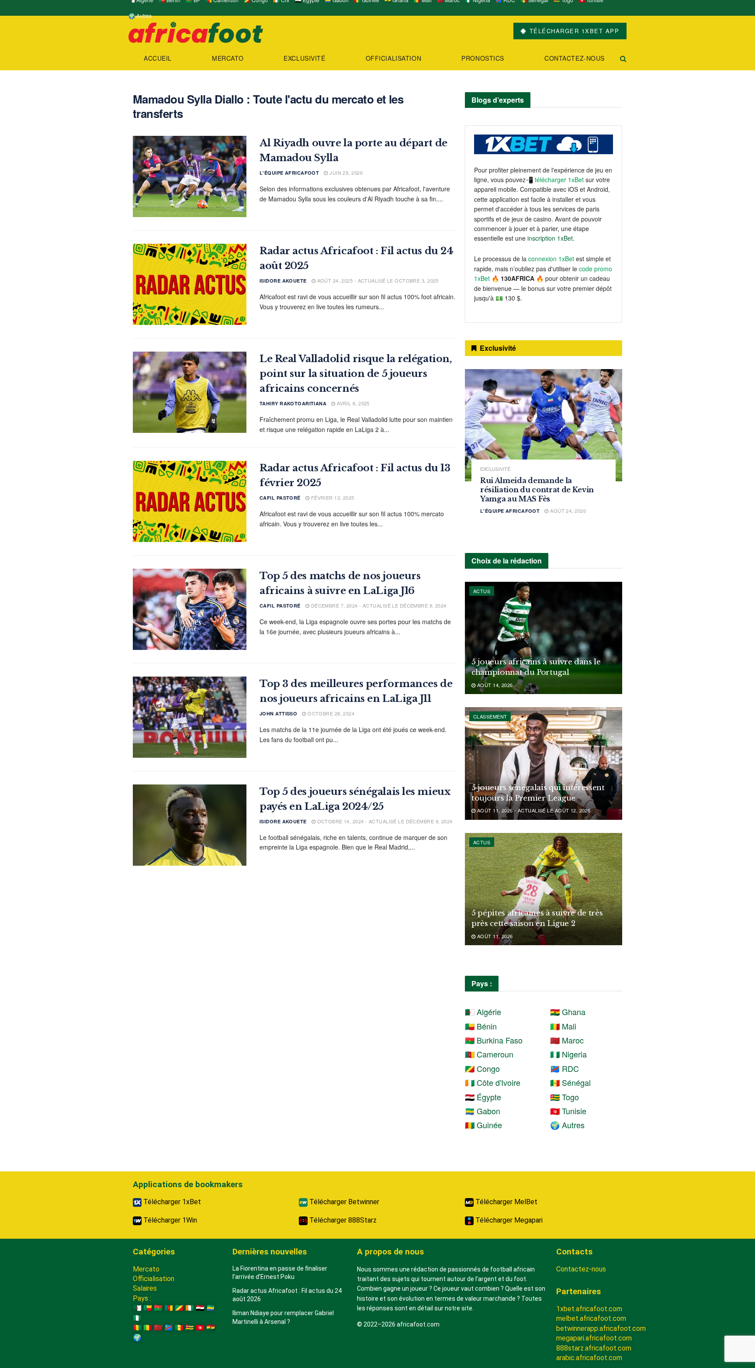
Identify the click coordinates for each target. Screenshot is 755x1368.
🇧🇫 (158, 1308)
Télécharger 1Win (169, 1220)
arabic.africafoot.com (589, 1358)
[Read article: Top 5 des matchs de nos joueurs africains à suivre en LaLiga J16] (189, 609)
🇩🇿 (137, 1308)
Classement (490, 716)
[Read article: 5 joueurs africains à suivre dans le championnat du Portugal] (543, 638)
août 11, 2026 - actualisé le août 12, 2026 (532, 810)
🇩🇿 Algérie (483, 1011)
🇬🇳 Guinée (483, 1124)
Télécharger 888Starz (342, 1220)
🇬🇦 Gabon (482, 1110)
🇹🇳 (200, 1327)
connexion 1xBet (551, 258)
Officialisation (393, 58)
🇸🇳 (179, 1327)
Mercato (227, 58)
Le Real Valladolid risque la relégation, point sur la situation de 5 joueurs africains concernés (356, 373)
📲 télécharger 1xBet (555, 179)
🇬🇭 (210, 1327)
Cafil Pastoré (280, 497)
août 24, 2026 (567, 510)
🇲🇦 (158, 1327)
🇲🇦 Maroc (567, 1040)
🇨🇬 (179, 1308)
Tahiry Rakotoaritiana (293, 403)
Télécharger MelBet (505, 1202)
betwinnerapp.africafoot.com (601, 1328)
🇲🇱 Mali (563, 1026)
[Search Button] (623, 58)
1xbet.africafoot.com (589, 1309)
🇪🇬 (200, 1308)
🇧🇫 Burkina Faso (494, 1040)
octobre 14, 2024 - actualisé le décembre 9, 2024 (384, 821)
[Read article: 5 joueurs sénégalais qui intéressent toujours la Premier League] (543, 763)
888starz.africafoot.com (593, 1348)
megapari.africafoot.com (594, 1338)
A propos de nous (390, 1252)
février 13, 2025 (331, 497)
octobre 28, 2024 (330, 713)
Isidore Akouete (283, 280)
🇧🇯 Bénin (481, 1026)
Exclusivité (304, 58)
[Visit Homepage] (195, 31)
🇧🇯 (147, 1308)
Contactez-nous (574, 58)
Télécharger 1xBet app (573, 31)
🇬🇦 (210, 1308)
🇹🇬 (189, 1327)
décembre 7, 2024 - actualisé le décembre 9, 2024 (378, 605)
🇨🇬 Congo (482, 1068)
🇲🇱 (147, 1327)
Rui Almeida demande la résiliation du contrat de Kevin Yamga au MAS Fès (537, 489)
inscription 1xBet (550, 238)
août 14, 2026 (494, 684)
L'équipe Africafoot (289, 172)
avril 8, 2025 (353, 403)
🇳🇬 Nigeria (568, 1054)
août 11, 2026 (494, 936)
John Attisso (278, 713)
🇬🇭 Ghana (567, 1011)
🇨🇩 (168, 1327)
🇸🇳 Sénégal (570, 1082)
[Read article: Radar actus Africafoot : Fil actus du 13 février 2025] (189, 501)
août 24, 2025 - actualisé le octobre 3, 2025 (377, 280)
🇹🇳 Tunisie (568, 1110)
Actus (481, 590)
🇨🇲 (168, 1308)
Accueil (158, 58)
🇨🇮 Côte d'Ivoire (492, 1082)
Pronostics (482, 58)
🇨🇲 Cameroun (489, 1054)
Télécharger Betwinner (343, 1202)
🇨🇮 (189, 1308)
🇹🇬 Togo (564, 1096)
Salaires (145, 1288)
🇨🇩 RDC (564, 1068)
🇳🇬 (137, 1318)
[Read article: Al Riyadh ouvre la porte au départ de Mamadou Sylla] (189, 176)
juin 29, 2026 (345, 172)
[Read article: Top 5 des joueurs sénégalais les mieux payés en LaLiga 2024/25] (189, 825)
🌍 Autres (140, 15)
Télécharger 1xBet (171, 1202)
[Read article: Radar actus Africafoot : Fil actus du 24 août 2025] (189, 284)
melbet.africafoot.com (591, 1318)
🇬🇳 (137, 1327)
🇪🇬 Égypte (483, 1096)
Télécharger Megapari (508, 1220)
